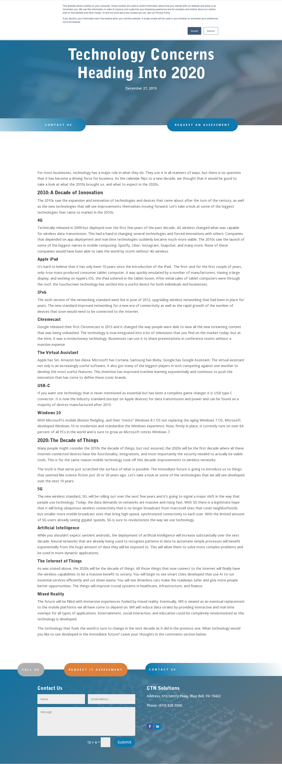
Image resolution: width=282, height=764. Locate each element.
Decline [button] (211, 30)
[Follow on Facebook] (150, 726)
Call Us (31, 669)
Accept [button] (194, 30)
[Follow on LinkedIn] (157, 726)
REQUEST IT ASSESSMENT (96, 669)
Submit (124, 742)
